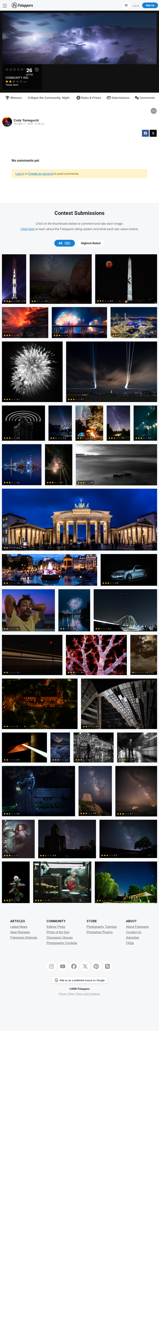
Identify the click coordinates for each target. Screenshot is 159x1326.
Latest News (18, 926)
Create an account (41, 173)
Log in (20, 173)
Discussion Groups (60, 937)
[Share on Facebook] (145, 133)
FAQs (130, 943)
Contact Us (133, 932)
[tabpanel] (79, 580)
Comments (147, 98)
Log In (136, 5)
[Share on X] (153, 133)
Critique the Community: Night (48, 98)
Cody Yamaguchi (26, 120)
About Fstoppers (137, 926)
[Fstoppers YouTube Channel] (62, 966)
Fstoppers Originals (23, 937)
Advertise (132, 937)
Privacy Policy (67, 994)
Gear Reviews (20, 932)
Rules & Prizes (90, 98)
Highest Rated (90, 243)
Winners (16, 98)
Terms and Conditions (88, 994)
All (64, 243)
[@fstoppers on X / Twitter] (85, 966)
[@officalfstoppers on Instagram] (51, 966)
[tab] (64, 243)
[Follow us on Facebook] (74, 966)
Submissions (120, 98)
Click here (28, 229)
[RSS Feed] (107, 966)
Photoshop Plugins (99, 932)
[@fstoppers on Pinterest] (96, 966)
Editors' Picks (56, 926)
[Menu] (5, 5)
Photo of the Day (58, 932)
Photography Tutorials (101, 926)
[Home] (22, 5)
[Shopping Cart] (126, 5)
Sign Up (150, 5)
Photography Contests (62, 943)
